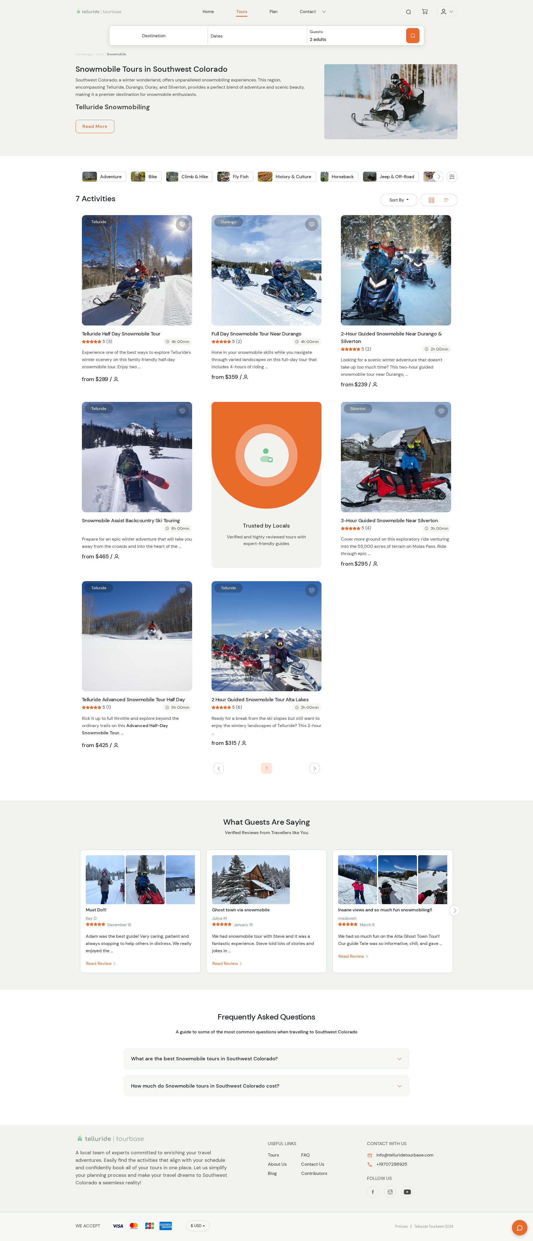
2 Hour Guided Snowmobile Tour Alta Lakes (260, 699)
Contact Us (312, 1164)
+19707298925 (391, 1164)
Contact (308, 11)
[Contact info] (324, 12)
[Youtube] (407, 1192)
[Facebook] (373, 1192)
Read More (94, 126)
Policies (401, 1226)
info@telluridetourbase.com (404, 1155)
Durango (228, 221)
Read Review (99, 963)
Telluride (98, 221)
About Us (277, 1164)
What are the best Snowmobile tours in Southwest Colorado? (204, 1058)
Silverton (358, 221)
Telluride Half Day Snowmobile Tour (121, 333)
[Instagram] (390, 1192)
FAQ (305, 1155)
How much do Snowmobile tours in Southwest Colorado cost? (205, 1086)
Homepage (84, 54)
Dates (217, 36)
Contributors (314, 1173)
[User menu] (447, 11)
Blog (272, 1173)
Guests (316, 31)
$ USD (196, 1225)
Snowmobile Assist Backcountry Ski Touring (131, 520)
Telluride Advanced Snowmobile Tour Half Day (133, 699)
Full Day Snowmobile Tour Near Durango (256, 333)
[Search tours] (412, 35)
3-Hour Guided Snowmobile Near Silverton (389, 520)
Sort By (397, 200)
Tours (99, 54)
